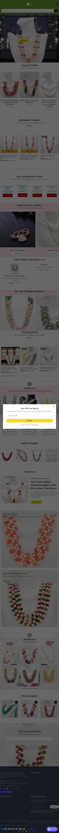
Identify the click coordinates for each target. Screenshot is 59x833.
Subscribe (29, 420)
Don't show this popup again (30, 425)
